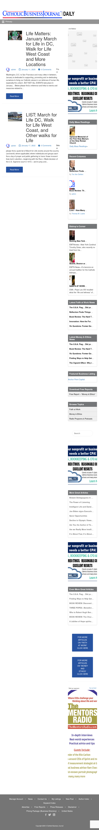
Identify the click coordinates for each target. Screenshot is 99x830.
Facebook (45, 814)
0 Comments (46, 69)
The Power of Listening (79, 502)
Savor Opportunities (78, 515)
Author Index (84, 799)
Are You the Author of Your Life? (83, 525)
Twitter (49, 814)
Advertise (25, 807)
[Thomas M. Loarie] (72, 204)
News (30, 799)
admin (13, 69)
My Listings (56, 799)
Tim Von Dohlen (77, 174)
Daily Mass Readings (78, 146)
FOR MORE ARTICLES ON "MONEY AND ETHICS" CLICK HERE (82, 667)
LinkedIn (54, 814)
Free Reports (39, 807)
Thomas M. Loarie (78, 213)
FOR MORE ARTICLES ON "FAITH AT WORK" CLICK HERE (82, 642)
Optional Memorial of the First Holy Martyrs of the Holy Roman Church (79, 139)
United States (67, 811)
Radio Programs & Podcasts (80, 418)
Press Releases (56, 807)
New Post (70, 799)
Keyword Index (49, 803)
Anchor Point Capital (76, 379)
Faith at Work (74, 409)
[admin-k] (72, 185)
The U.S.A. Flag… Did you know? (83, 307)
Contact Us (42, 799)
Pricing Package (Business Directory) (41, 811)
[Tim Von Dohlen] (72, 165)
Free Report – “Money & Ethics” (82, 394)
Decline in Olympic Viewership (82, 520)
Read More (14, 96)
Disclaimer (72, 807)
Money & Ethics (75, 414)
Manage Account (16, 799)
